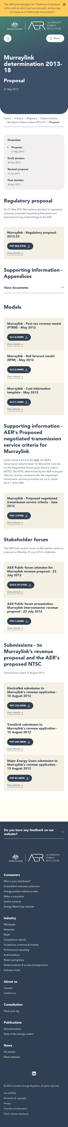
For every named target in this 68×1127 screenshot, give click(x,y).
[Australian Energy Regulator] (34, 25)
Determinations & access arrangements (26, 965)
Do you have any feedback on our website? (29, 832)
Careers (8, 988)
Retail (7, 934)
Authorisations (12, 955)
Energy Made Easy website (19, 906)
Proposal (16, 147)
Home (7, 118)
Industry (18, 118)
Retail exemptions (14, 960)
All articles (9, 1052)
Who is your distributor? (17, 881)
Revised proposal (18, 169)
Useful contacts (12, 901)
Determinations (49, 118)
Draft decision (16, 158)
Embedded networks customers (22, 886)
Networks (9, 929)
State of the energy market (19, 1034)
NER (36, 460)
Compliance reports (15, 939)
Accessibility (10, 1093)
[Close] (64, 4)
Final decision (16, 180)
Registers (32, 118)
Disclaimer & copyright (15, 1098)
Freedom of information (15, 1108)
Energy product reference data (21, 891)
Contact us (10, 993)
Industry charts (12, 970)
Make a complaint (14, 896)
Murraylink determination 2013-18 (26, 122)
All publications (12, 1029)
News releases (12, 1057)
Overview (14, 140)
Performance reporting (16, 949)
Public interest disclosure (16, 1114)
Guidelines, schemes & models (21, 944)
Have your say (11, 1011)
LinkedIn (34, 1073)
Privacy (7, 1103)
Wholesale (9, 924)
